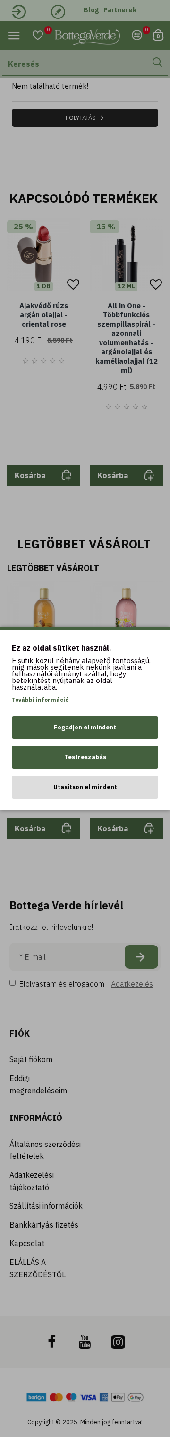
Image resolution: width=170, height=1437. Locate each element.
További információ (40, 699)
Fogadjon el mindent (85, 727)
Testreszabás (85, 757)
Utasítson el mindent (85, 787)
